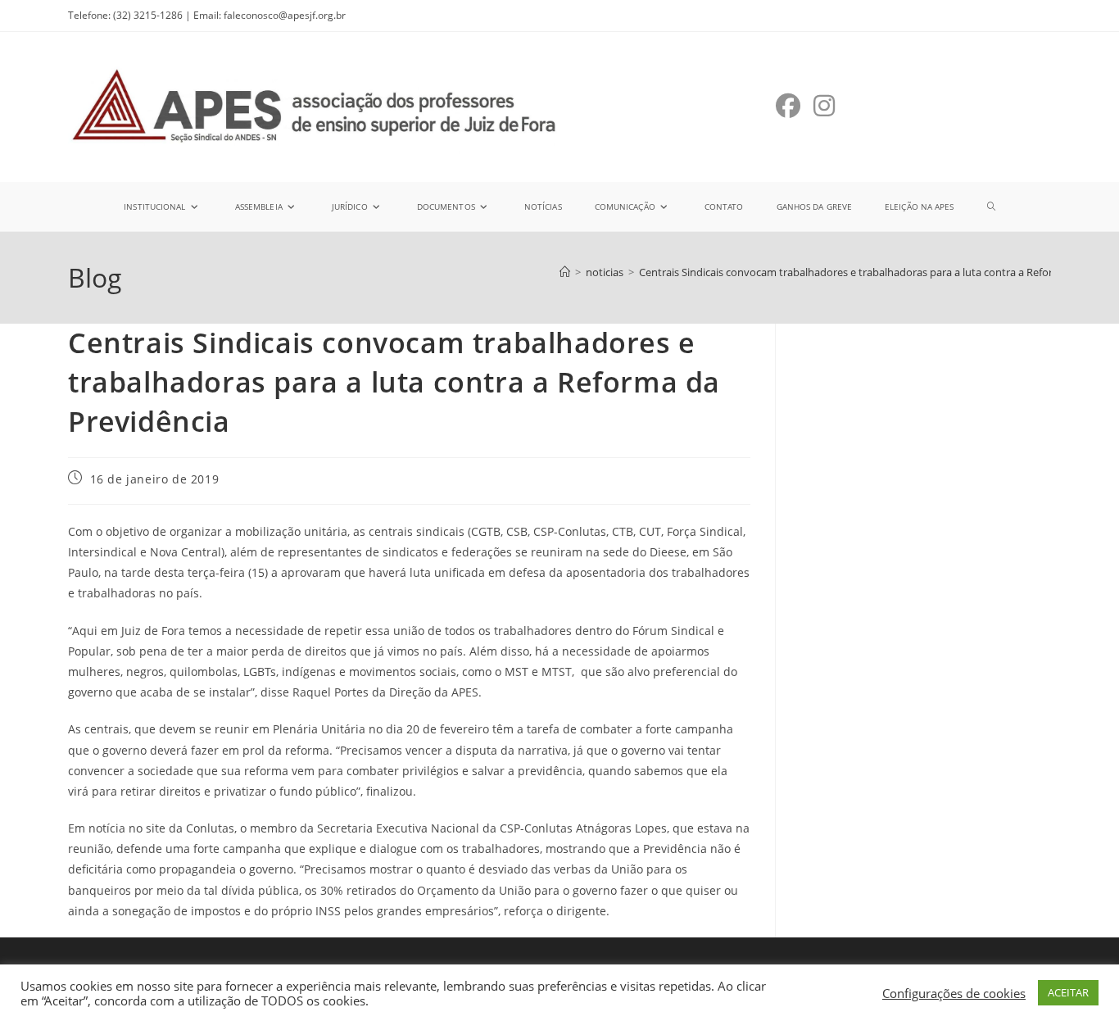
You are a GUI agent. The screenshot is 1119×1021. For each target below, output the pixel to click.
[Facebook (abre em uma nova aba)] (788, 105)
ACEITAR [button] (1068, 992)
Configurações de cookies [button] (954, 993)
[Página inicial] (565, 272)
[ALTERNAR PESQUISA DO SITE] (991, 206)
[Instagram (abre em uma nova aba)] (824, 105)
